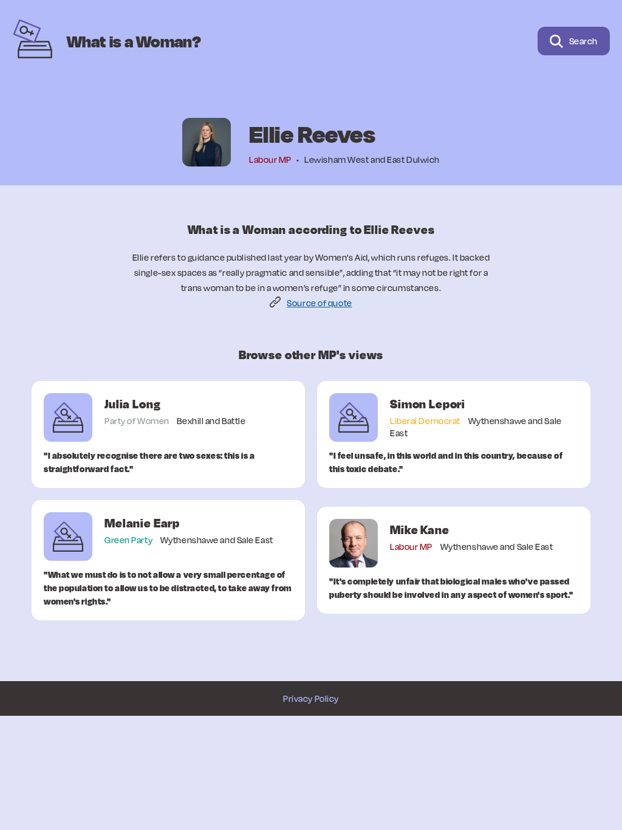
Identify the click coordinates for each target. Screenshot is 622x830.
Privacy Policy (311, 698)
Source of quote (319, 303)
